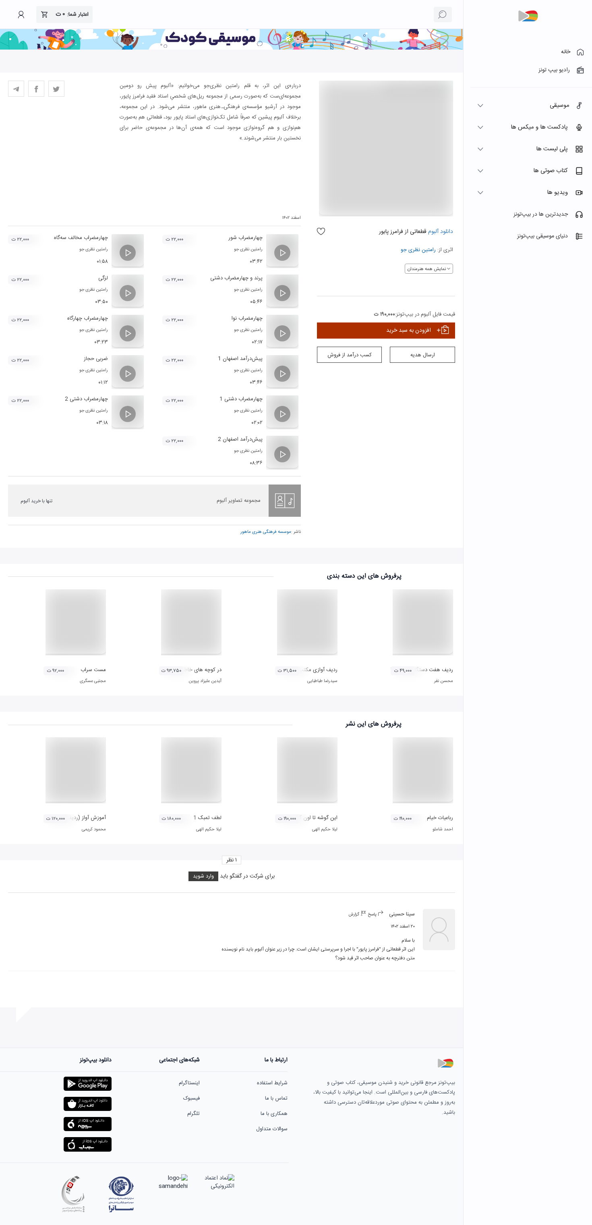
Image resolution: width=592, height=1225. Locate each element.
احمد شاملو (443, 829)
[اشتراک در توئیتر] (56, 89)
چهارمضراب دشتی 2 (86, 399)
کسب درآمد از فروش (349, 355)
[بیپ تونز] (528, 16)
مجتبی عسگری (93, 681)
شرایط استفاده (272, 1083)
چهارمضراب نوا (247, 318)
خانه (565, 52)
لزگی (103, 278)
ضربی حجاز (96, 358)
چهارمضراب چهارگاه (87, 318)
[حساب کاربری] (21, 14)
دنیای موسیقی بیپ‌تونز (542, 236)
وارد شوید (203, 876)
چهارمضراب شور (245, 237)
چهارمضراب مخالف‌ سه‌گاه (81, 237)
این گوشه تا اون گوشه (313, 817)
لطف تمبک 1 (207, 817)
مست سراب (93, 670)
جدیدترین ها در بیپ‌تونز (540, 214)
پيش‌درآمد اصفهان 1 (240, 358)
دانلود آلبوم (439, 232)
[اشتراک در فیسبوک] (36, 89)
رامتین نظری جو (418, 249)
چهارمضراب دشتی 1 (241, 399)
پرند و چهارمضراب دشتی (236, 278)
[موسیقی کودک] (231, 48)
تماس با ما (276, 1098)
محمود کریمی (94, 829)
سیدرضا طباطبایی (322, 681)
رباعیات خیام (440, 817)
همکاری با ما (274, 1113)
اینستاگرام (189, 1083)
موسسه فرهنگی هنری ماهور (265, 532)
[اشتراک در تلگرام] (16, 89)
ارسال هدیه (422, 355)
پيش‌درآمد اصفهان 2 (240, 439)
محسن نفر (443, 681)
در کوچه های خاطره (200, 670)
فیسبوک (191, 1098)
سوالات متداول (272, 1129)
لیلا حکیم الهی (324, 829)
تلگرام (193, 1113)
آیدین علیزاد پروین (204, 681)
